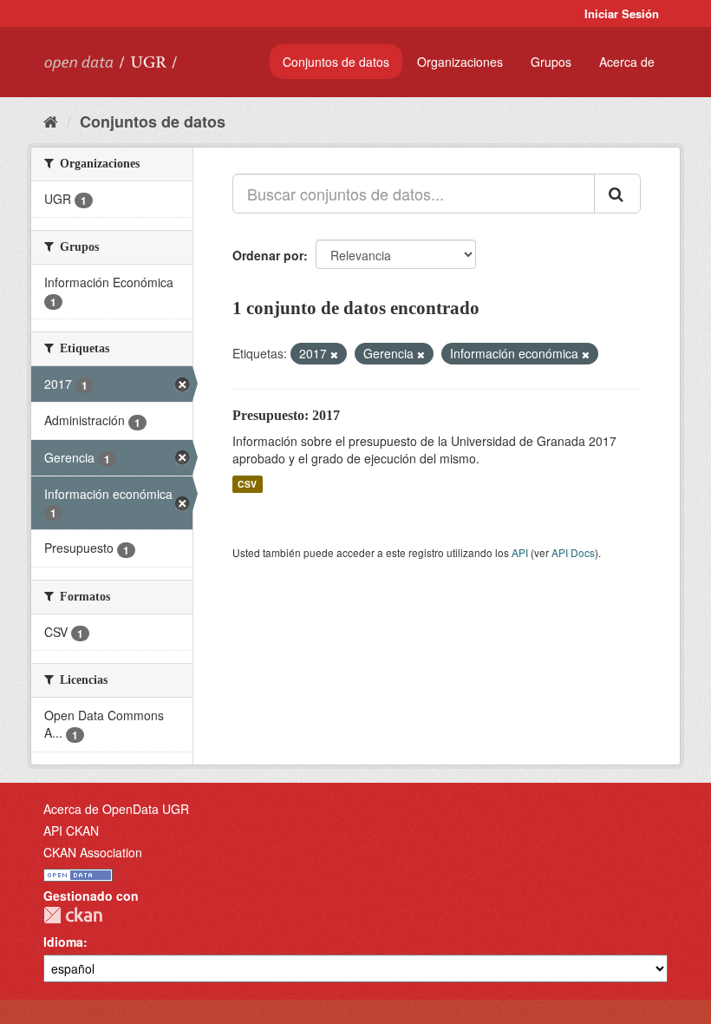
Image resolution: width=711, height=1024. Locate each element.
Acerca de (627, 61)
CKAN (72, 915)
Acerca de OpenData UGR (116, 808)
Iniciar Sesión (621, 13)
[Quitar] (334, 354)
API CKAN (71, 830)
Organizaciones (460, 61)
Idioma (63, 941)
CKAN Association (92, 852)
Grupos (551, 61)
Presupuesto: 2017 (286, 415)
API (520, 552)
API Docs (573, 552)
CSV (247, 483)
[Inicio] (50, 120)
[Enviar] (617, 193)
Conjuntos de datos (336, 61)
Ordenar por (267, 255)
